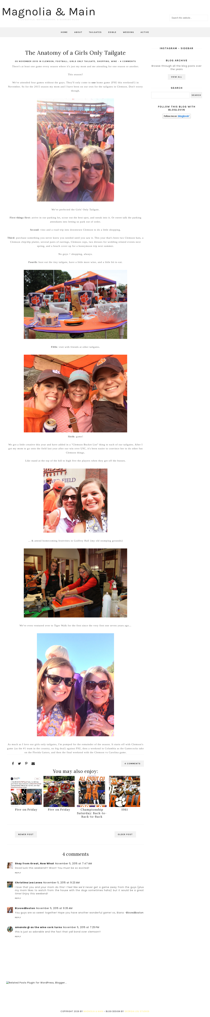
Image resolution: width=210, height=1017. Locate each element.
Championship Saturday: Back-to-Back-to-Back (92, 813)
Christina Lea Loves (28, 882)
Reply (18, 873)
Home (64, 32)
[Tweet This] (19, 763)
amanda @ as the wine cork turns (38, 927)
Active (145, 32)
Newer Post (26, 834)
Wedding (128, 32)
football (62, 61)
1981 (124, 809)
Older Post (125, 834)
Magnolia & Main (49, 11)
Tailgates (95, 32)
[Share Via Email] (33, 763)
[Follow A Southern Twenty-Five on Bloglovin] (176, 117)
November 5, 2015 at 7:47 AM (73, 863)
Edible (112, 32)
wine (114, 61)
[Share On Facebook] (13, 763)
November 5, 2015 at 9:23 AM (61, 882)
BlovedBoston (135, 912)
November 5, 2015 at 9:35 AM (54, 908)
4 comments (128, 61)
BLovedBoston (25, 908)
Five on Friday (26, 809)
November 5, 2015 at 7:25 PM (81, 927)
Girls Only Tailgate (82, 61)
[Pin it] (26, 763)
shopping (103, 61)
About (78, 32)
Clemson (48, 61)
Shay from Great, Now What (34, 863)
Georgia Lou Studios (137, 1011)
